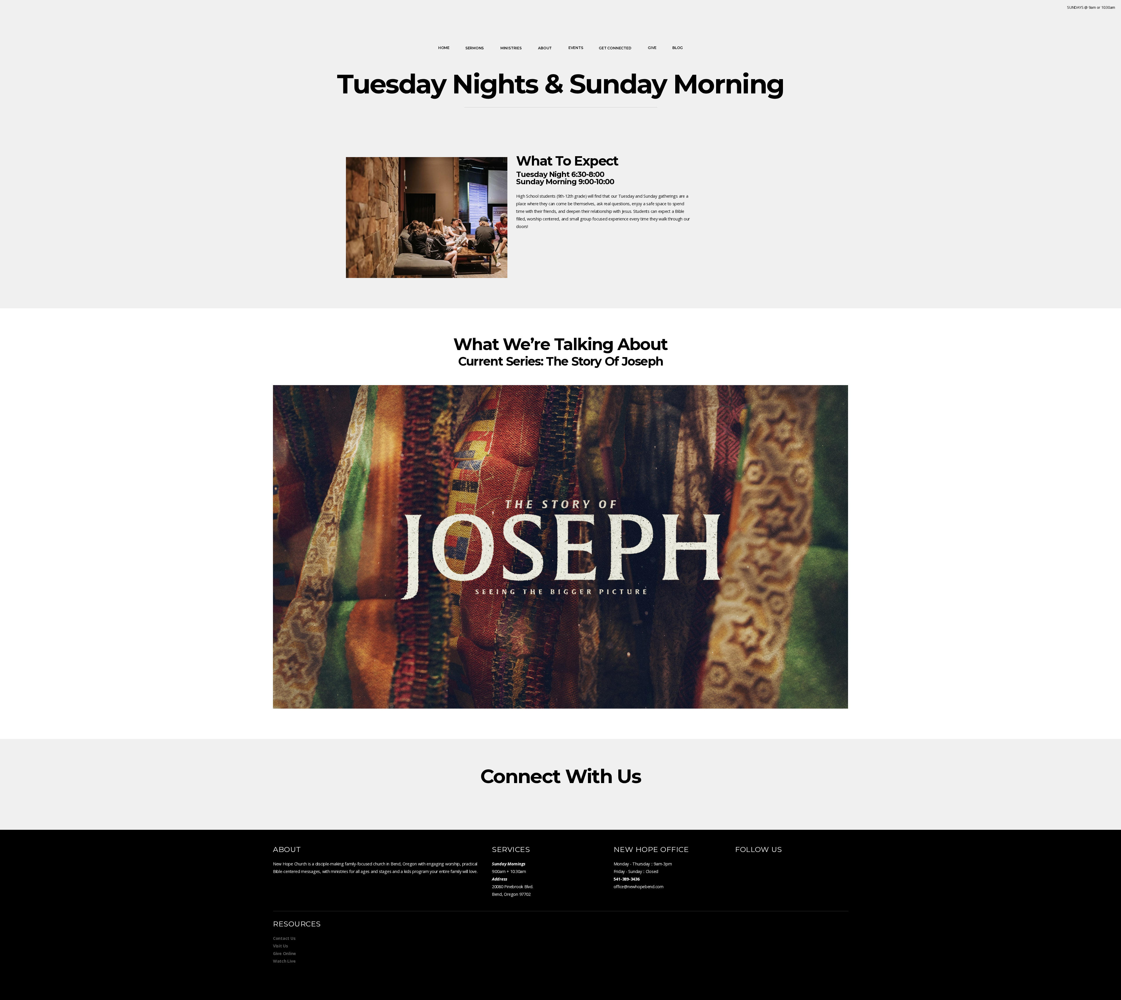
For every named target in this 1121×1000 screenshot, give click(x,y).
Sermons (475, 48)
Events (575, 48)
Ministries (511, 48)
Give (652, 48)
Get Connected (615, 48)
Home (444, 48)
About (545, 48)
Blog (677, 48)
